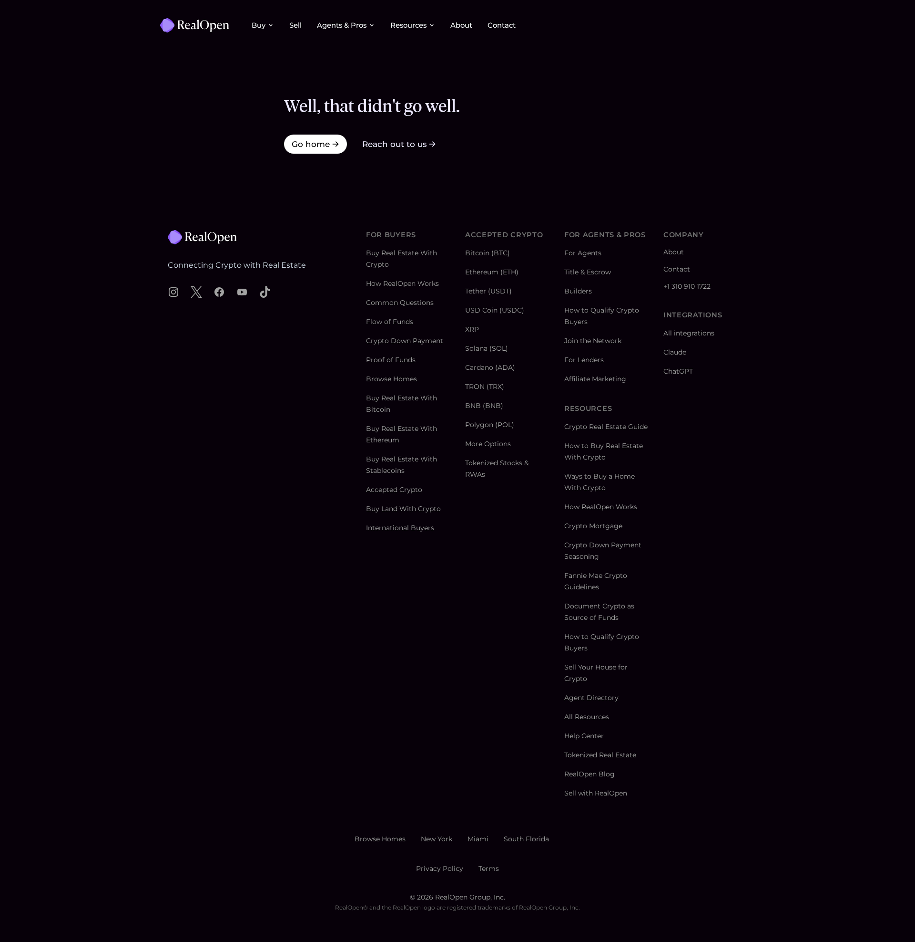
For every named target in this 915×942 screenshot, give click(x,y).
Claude (674, 352)
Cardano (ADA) (490, 367)
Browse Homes (391, 379)
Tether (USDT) (488, 291)
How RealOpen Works (402, 283)
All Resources (586, 716)
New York (436, 839)
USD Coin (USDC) (494, 310)
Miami (478, 839)
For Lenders (584, 360)
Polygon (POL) (489, 424)
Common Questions (400, 302)
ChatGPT (678, 371)
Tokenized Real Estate (600, 755)
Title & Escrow (587, 272)
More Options (488, 444)
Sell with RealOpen (595, 793)
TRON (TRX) (484, 386)
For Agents (582, 253)
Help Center (584, 736)
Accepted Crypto (394, 489)
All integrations (688, 333)
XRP (472, 329)
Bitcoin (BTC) (487, 253)
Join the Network (592, 340)
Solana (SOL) (486, 348)
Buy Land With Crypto (403, 508)
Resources (408, 25)
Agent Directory (591, 697)
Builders (578, 291)
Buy (258, 25)
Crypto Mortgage (593, 526)
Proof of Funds (391, 360)
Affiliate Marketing (595, 379)
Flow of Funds (389, 321)
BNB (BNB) (484, 405)
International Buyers (400, 527)
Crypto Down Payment (404, 340)
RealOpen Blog (589, 774)
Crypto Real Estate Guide (606, 426)
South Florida (526, 839)
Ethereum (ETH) (491, 272)
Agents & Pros (341, 25)
